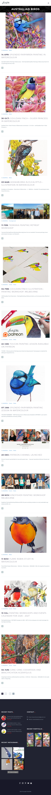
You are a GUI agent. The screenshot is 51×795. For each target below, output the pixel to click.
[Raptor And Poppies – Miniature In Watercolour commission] (46, 743)
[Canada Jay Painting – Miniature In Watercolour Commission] (30, 743)
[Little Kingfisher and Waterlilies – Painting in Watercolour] (38, 736)
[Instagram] (23, 783)
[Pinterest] (25, 783)
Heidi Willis (5, 50)
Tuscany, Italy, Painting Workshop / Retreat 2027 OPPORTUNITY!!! (15, 717)
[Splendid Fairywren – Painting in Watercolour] (30, 736)
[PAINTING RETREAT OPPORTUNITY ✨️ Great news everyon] (18, 764)
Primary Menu (48, 3)
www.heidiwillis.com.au (38, 719)
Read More (9, 67)
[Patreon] (31, 783)
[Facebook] (20, 783)
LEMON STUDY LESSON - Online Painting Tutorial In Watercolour (14, 730)
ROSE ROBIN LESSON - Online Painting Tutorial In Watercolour (14, 723)
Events (10, 284)
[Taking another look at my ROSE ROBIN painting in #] (6, 752)
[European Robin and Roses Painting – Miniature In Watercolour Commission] (46, 736)
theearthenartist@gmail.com (38, 717)
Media (10, 50)
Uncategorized (12, 221)
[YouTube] (28, 783)
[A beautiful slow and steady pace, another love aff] (6, 764)
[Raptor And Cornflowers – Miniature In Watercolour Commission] (38, 743)
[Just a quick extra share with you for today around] (18, 752)
